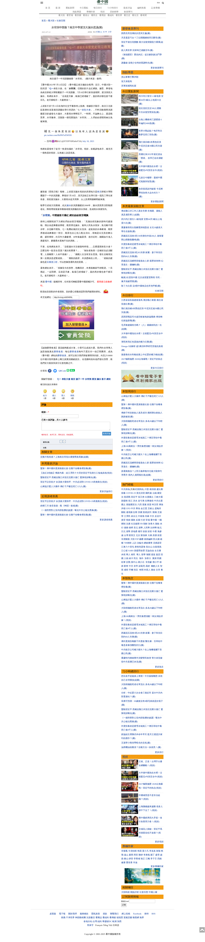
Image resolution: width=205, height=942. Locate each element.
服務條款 (84, 914)
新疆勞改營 (139, 550)
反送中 (158, 516)
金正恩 (144, 508)
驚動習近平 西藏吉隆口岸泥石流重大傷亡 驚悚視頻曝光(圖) (68, 477)
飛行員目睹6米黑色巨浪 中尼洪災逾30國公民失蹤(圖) (150, 146)
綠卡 (131, 558)
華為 (138, 508)
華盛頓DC (107, 921)
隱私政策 (95, 914)
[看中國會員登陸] (76, 335)
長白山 (149, 547)
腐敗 (133, 520)
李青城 (137, 858)
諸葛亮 (142, 566)
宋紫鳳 (124, 851)
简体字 (90, 925)
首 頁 (47, 8)
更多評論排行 (106, 491)
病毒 (123, 493)
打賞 (98, 32)
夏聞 (131, 855)
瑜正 (143, 858)
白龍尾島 (157, 547)
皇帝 (136, 566)
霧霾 (141, 539)
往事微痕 (149, 501)
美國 (140, 512)
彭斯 (135, 512)
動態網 (136, 917)
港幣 (128, 531)
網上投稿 (126, 914)
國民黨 (148, 493)
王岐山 (151, 508)
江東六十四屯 (127, 547)
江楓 (148, 858)
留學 (143, 554)
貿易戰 (127, 497)
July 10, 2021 (88, 141)
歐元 (159, 527)
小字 (110, 32)
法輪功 (140, 543)
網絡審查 (148, 543)
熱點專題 (77, 12)
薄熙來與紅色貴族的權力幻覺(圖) (137, 342)
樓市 (140, 531)
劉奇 (126, 566)
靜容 (131, 858)
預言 (136, 570)
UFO (128, 508)
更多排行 (159, 752)
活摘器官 (157, 543)
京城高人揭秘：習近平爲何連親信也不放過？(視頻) (150, 833)
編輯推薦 (141, 8)
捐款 (105, 914)
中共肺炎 (125, 489)
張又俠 (141, 497)
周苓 (136, 855)
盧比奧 (159, 489)
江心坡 (124, 550)
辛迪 (135, 862)
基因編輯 (148, 539)
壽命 (153, 570)
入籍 (126, 558)
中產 (155, 531)
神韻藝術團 (80, 917)
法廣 (128, 524)
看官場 (70, 15)
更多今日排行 (157, 368)
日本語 (116, 925)
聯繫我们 (114, 914)
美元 (136, 527)
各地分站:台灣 (90, 921)
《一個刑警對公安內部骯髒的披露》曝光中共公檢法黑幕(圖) (68, 510)
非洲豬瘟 (125, 539)
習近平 (134, 497)
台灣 (126, 535)
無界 (142, 917)
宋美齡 (149, 562)
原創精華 (114, 12)
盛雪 (157, 855)
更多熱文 (159, 667)
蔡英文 (132, 535)
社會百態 (61, 20)
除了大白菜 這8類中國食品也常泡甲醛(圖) (141, 286)
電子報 (62, 914)
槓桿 (131, 527)
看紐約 (110, 15)
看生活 (135, 15)
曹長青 (129, 862)
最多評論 (127, 8)
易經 (148, 566)
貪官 (123, 520)
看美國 (78, 15)
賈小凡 (145, 851)
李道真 (152, 851)
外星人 (147, 570)
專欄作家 (90, 12)
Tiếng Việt (107, 925)
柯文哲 (155, 504)
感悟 (126, 570)
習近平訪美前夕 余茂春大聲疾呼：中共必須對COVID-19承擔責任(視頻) (73, 482)
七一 (51, 88)
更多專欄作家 (157, 866)
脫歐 (157, 524)
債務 (126, 527)
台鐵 (154, 493)
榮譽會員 (58, 351)
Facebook (137, 914)
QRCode (62, 371)
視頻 (102, 12)
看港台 (86, 15)
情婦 (128, 520)
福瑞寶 (119, 917)
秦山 (126, 858)
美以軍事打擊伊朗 (129, 77)
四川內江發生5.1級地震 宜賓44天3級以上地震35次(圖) (151, 100)
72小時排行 (112, 8)
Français (98, 925)
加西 (119, 921)
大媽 (150, 535)
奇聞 (141, 570)
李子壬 (153, 858)
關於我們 (72, 914)
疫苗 (149, 504)
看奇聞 (143, 15)
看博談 (102, 15)
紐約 (100, 921)
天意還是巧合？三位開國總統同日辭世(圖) (141, 37)
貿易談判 (147, 512)
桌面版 (53, 914)
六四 (139, 504)
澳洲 (154, 558)
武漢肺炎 (139, 489)
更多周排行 (158, 480)
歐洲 (114, 921)
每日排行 (97, 8)
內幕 (147, 516)
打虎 (143, 520)
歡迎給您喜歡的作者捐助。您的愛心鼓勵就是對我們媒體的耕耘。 (71, 291)
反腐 (138, 520)
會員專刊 (128, 12)
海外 (141, 558)
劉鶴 (155, 512)
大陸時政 (125, 892)
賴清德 (152, 489)
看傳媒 (112, 917)
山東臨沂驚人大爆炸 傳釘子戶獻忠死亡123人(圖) (63, 486)
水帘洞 (46, 215)
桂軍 (123, 562)
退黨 (144, 504)
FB (141, 524)
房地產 (134, 531)
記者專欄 (155, 8)
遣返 (153, 554)
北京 (138, 535)
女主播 (158, 550)
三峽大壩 (158, 497)
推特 (146, 914)
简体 (158, 3)
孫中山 (134, 562)
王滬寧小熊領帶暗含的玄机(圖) (135, 743)
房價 (155, 535)
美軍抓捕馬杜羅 (128, 86)
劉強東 (144, 535)
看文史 (127, 15)
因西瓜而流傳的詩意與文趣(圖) (135, 33)
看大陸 (61, 15)
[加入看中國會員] (76, 328)
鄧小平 (156, 562)
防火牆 (156, 539)
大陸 (132, 539)
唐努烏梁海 (140, 547)
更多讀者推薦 (106, 520)
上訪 (134, 543)
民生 (136, 558)
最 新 (58, 8)
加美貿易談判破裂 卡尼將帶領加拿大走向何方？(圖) (151, 193)
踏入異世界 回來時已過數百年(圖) (137, 50)
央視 (123, 554)
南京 (99, 191)
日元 (123, 531)
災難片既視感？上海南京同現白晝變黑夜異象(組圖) (64, 457)
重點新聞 (70, 8)
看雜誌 (99, 917)
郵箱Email (125, 901)
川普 (147, 489)
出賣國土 (149, 497)
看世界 (119, 15)
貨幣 (141, 527)
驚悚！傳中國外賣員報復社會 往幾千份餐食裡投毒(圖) (65, 468)
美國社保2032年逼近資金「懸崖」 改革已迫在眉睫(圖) (151, 158)
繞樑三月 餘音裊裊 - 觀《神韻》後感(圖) (59, 506)
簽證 (158, 554)
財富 (150, 531)
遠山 (126, 855)
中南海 (141, 516)
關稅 (123, 512)
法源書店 (90, 917)
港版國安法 (131, 504)
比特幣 (153, 527)
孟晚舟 (158, 508)
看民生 (94, 15)
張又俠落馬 (126, 81)
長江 (130, 501)
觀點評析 (134, 892)
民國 (159, 558)
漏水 (69, 205)
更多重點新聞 (157, 201)
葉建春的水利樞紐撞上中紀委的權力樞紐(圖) (142, 354)
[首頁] (102, 4)
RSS (153, 914)
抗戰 (128, 562)
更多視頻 (159, 841)
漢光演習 (140, 493)
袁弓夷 (141, 501)
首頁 (44, 20)
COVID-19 (131, 493)
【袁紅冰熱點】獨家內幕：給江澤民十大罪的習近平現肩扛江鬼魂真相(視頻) (76, 473)
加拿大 (151, 524)
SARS (131, 550)
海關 (148, 554)
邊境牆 (129, 512)
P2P (137, 539)
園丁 (152, 855)
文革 (158, 570)
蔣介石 (141, 562)
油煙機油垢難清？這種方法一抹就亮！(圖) (141, 747)
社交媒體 (135, 524)
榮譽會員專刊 (130, 28)
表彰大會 (86, 110)
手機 (131, 570)
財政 (145, 531)
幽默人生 (155, 566)
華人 (128, 554)
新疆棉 (124, 501)
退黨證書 (127, 917)
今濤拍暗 (132, 851)
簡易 (139, 851)
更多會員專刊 (157, 68)
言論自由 (149, 550)
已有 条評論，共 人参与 (54, 420)
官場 (148, 520)
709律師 (127, 543)
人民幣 (146, 527)
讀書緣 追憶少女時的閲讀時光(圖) (137, 63)
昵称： (45, 412)
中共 (133, 508)
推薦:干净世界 (68, 917)
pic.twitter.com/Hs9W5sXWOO (58, 135)
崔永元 (134, 516)
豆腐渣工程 (52, 262)
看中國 (48, 282)
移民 (133, 554)
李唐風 (146, 855)
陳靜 (141, 855)
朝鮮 (145, 524)
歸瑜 (158, 851)
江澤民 (127, 516)
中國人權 (153, 892)
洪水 (135, 501)
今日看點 (84, 8)
